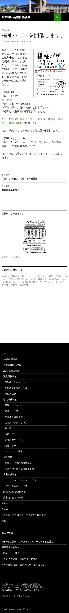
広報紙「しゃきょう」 (16, 382)
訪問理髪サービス (14, 439)
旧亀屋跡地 (13, 122)
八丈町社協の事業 (11, 370)
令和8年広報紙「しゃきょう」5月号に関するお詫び (28, 541)
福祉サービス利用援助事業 (18, 462)
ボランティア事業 (14, 451)
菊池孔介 (27, 41)
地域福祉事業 (10, 399)
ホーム (5, 353)
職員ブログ (7, 520)
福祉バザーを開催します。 (15, 553)
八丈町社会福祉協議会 (16, 17)
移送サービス (11, 405)
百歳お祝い (10, 434)
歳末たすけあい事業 (13, 497)
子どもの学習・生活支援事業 (19, 468)
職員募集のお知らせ (12, 188)
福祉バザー (10, 445)
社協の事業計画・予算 (16, 388)
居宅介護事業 (10, 474)
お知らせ (5, 30)
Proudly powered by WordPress (15, 609)
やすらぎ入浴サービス (16, 486)
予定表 (5, 509)
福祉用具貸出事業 (14, 416)
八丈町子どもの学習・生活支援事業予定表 (24, 514)
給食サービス (11, 411)
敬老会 (8, 428)
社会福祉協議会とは (12, 359)
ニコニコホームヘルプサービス (20, 480)
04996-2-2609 (12, 590)
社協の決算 (10, 393)
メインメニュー (65, 17)
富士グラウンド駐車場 (32, 118)
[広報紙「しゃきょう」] (34, 236)
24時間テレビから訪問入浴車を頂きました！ (24, 564)
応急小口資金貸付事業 (14, 491)
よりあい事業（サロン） (17, 422)
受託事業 (7, 457)
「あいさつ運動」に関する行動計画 (20, 176)
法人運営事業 (10, 376)
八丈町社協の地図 (12, 364)
